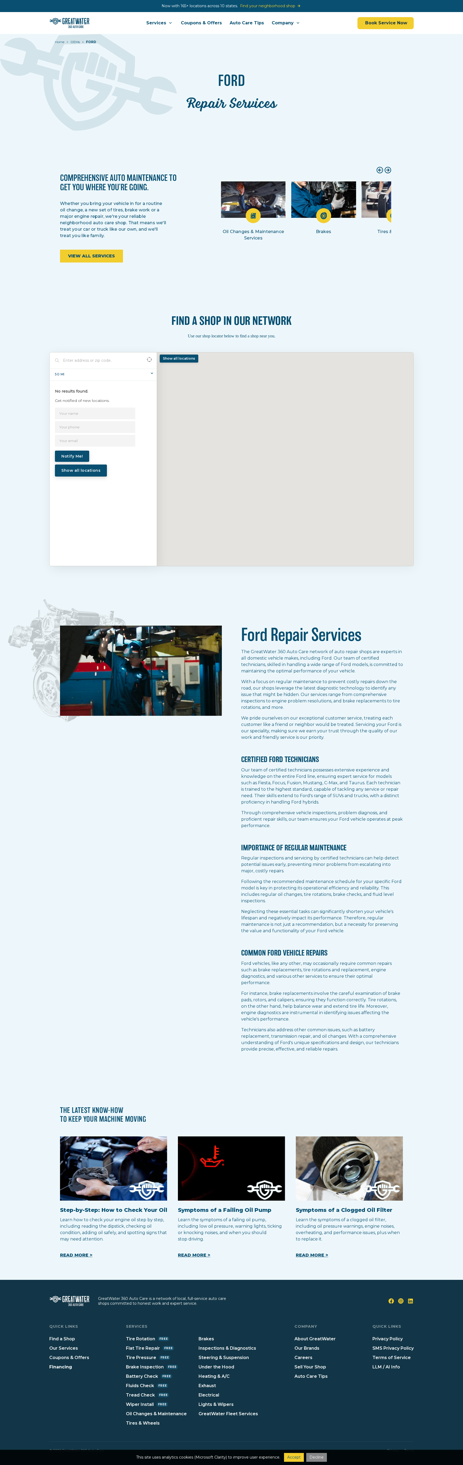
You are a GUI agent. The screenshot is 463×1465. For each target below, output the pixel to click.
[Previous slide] (379, 170)
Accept (294, 1457)
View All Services (91, 255)
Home (59, 42)
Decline (316, 1457)
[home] (69, 23)
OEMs (75, 42)
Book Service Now (385, 22)
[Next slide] (387, 170)
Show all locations (80, 470)
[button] (159, 23)
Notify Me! (72, 456)
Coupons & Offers (201, 22)
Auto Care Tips (247, 22)
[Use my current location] (149, 360)
